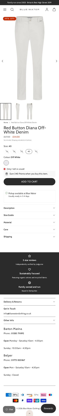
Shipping (14, 140)
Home (6, 122)
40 (29, 151)
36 (15, 152)
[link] (47, 9)
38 (22, 152)
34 (8, 152)
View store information (19, 199)
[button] (4, 9)
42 (37, 152)
